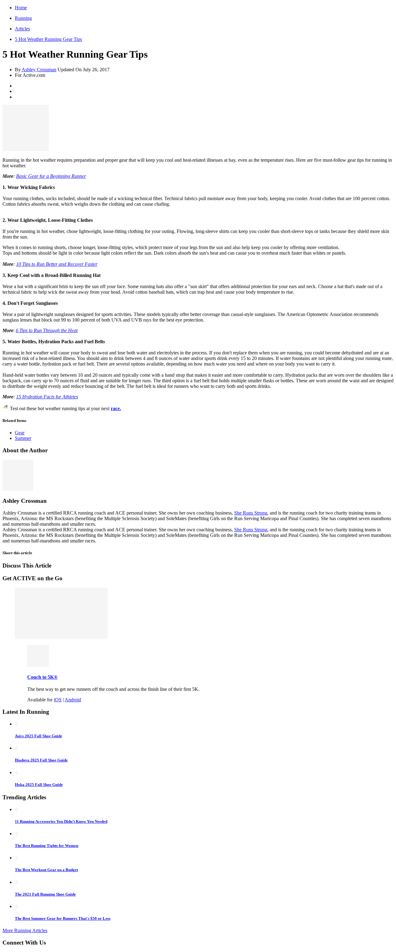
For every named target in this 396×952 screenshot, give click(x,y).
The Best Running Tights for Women (46, 845)
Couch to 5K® (42, 677)
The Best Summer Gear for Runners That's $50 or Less (62, 918)
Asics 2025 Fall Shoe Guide (38, 736)
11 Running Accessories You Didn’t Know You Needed (61, 821)
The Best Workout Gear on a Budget (46, 869)
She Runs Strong (250, 512)
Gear (19, 432)
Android (73, 699)
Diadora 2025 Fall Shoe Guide (41, 760)
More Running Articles (24, 930)
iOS (58, 699)
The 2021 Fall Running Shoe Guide (45, 894)
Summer (23, 438)
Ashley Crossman (39, 69)
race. (116, 408)
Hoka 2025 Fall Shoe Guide (39, 784)
